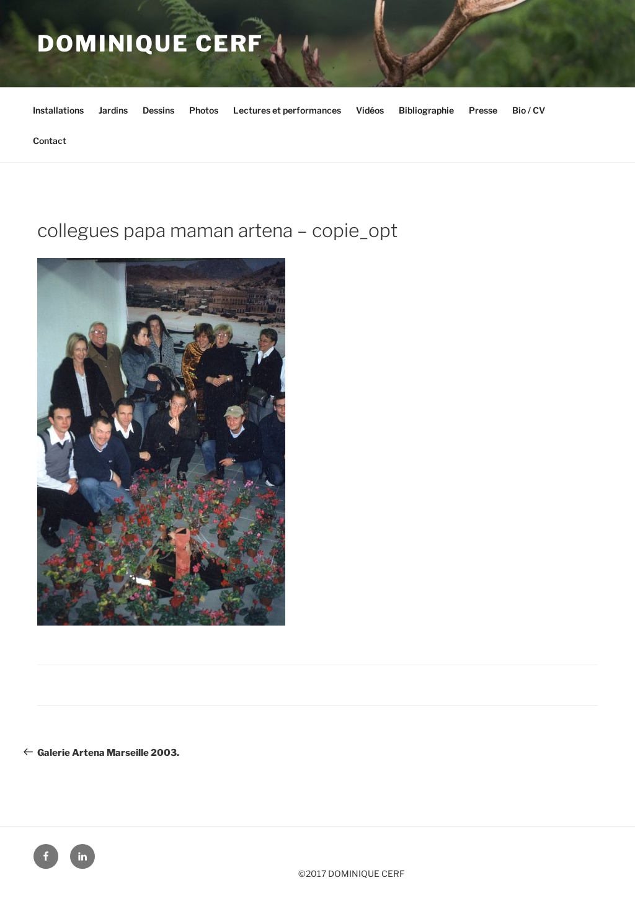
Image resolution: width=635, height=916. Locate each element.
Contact (49, 140)
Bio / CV (528, 110)
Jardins (113, 110)
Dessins (158, 110)
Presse (483, 110)
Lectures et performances (287, 110)
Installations (58, 110)
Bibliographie (426, 110)
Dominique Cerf (150, 43)
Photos (203, 110)
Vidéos (370, 110)
